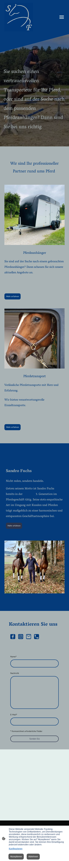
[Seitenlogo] (18, 17)
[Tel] (36, 636)
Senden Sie (34, 738)
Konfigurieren (15, 848)
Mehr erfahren (12, 296)
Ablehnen (33, 856)
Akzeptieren (16, 856)
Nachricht (14, 673)
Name (13, 656)
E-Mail (13, 714)
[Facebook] (12, 636)
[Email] (28, 636)
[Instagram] (20, 636)
